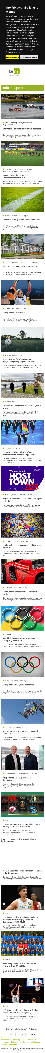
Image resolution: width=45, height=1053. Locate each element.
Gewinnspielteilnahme (31, 1042)
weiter (33, 1034)
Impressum (5, 1042)
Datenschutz (16, 1042)
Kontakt (30, 1040)
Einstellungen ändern (28, 57)
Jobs (23, 1040)
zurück (12, 1034)
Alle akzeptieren (12, 57)
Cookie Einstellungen (9, 1044)
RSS (20, 1044)
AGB (36, 1040)
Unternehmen (6, 1040)
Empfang (16, 1040)
